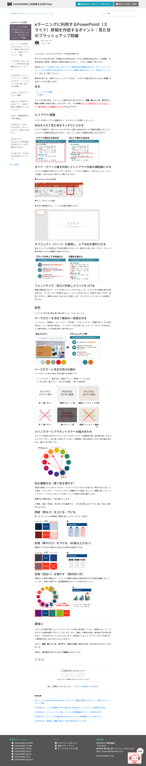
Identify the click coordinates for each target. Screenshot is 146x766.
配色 (41, 94)
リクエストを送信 (80, 686)
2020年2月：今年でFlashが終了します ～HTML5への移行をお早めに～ (20, 128)
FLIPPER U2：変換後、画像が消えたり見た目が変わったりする (61, 721)
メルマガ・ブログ (33, 13)
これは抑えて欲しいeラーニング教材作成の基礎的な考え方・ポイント (20, 65)
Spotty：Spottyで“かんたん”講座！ (19, 94)
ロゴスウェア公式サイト (68, 743)
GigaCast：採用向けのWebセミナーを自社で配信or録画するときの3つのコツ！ (20, 105)
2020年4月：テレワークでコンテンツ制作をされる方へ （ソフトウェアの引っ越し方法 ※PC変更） (20, 81)
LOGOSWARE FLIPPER (23, 743)
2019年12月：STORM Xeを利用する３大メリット (20, 156)
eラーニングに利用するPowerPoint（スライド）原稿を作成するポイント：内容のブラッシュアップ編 (20, 49)
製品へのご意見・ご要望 (127, 4)
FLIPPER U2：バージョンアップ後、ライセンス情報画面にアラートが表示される (68, 712)
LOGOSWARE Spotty (22, 754)
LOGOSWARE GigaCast (23, 759)
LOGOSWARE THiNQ (22, 748)
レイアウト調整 (45, 91)
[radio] (67, 675)
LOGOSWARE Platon (22, 751)
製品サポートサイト (66, 745)
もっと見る (14, 164)
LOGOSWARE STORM (23, 745)
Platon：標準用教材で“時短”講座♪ (20, 117)
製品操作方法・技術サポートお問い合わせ (96, 4)
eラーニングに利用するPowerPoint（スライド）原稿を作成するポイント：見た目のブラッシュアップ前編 (20, 32)
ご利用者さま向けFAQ (17, 13)
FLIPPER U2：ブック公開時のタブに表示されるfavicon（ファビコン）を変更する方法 (70, 707)
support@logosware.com (112, 751)
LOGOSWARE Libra (22, 756)
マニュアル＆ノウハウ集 (68, 748)
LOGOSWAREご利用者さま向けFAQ (32, 4)
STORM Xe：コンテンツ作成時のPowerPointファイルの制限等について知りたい (68, 716)
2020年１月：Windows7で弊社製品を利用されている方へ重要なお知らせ (20, 143)
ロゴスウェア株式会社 (105, 743)
